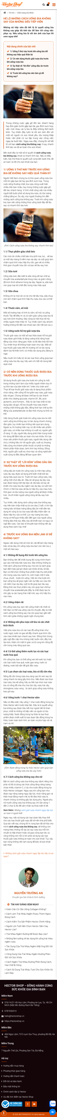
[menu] (54, 5)
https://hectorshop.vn (14, 1021)
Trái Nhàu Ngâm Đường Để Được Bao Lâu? (27, 934)
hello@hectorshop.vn (14, 1016)
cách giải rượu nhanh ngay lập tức (37, 810)
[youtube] (34, 1104)
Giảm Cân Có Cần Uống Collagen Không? (26, 909)
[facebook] (27, 1104)
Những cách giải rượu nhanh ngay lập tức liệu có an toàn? (28, 855)
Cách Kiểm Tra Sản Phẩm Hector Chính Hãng (28, 921)
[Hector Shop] (4, 13)
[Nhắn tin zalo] (52, 1104)
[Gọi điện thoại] (4, 1113)
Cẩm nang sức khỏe (25, 13)
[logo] (12, 4)
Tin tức (12, 13)
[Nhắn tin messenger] (52, 1112)
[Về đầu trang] (53, 447)
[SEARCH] (43, 4)
